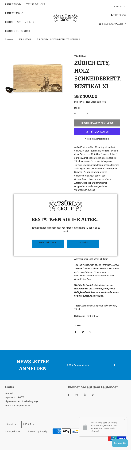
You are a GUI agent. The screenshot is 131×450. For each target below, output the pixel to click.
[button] (48, 244)
